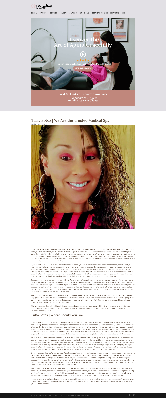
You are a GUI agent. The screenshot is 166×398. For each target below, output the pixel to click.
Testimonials (83, 13)
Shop (106, 13)
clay (35, 124)
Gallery (64, 13)
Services (53, 13)
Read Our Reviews (83, 68)
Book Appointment (38, 13)
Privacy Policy (84, 395)
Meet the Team (97, 13)
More (123, 13)
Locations (73, 13)
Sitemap (73, 395)
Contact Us (114, 13)
